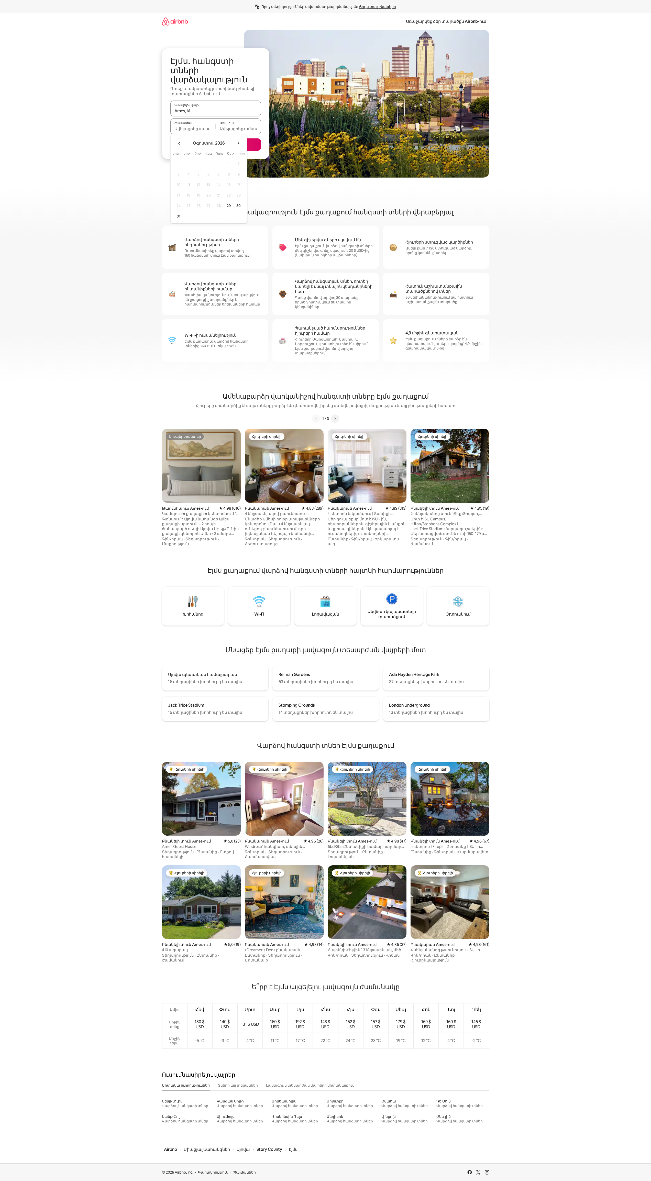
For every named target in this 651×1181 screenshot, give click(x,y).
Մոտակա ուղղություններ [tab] (186, 1085)
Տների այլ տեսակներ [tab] (238, 1085)
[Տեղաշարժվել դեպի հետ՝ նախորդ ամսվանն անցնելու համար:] (179, 143)
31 (178, 216)
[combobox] (215, 111)
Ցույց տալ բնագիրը (377, 6)
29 (229, 205)
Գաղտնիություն (213, 1172)
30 (238, 205)
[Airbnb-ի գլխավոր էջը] (175, 21)
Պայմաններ (244, 1172)
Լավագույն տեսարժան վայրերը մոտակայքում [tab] (310, 1085)
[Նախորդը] (316, 418)
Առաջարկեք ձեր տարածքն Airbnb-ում (446, 21)
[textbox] (193, 129)
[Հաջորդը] (335, 418)
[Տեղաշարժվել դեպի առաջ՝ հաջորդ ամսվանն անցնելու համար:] (238, 143)
